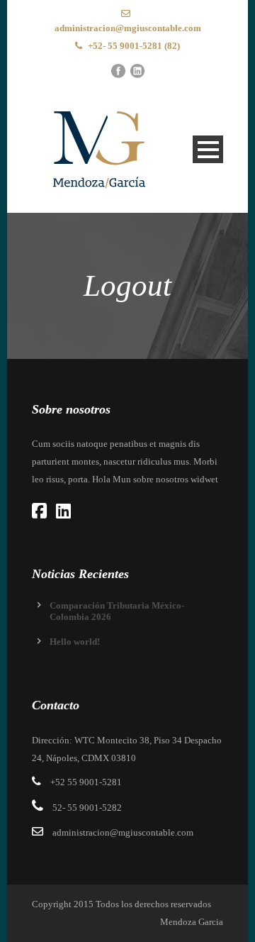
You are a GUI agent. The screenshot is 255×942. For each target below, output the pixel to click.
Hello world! (75, 641)
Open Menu (208, 149)
